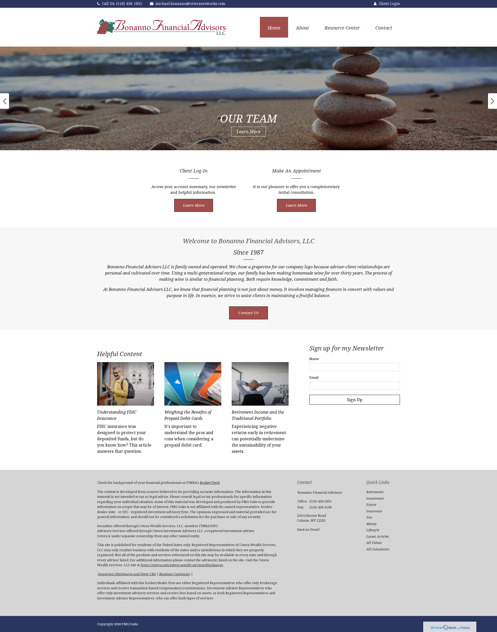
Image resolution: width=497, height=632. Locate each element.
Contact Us (248, 312)
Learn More (248, 131)
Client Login (389, 3)
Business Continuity (174, 574)
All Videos (374, 542)
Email (313, 377)
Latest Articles (377, 536)
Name (314, 358)
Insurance (374, 511)
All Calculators (378, 549)
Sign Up (354, 400)
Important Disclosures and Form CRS (127, 574)
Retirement (375, 492)
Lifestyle (372, 530)
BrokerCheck (210, 482)
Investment (375, 498)
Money (371, 523)
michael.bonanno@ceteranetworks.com (190, 3)
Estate (371, 504)
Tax (369, 517)
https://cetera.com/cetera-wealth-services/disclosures (182, 565)
